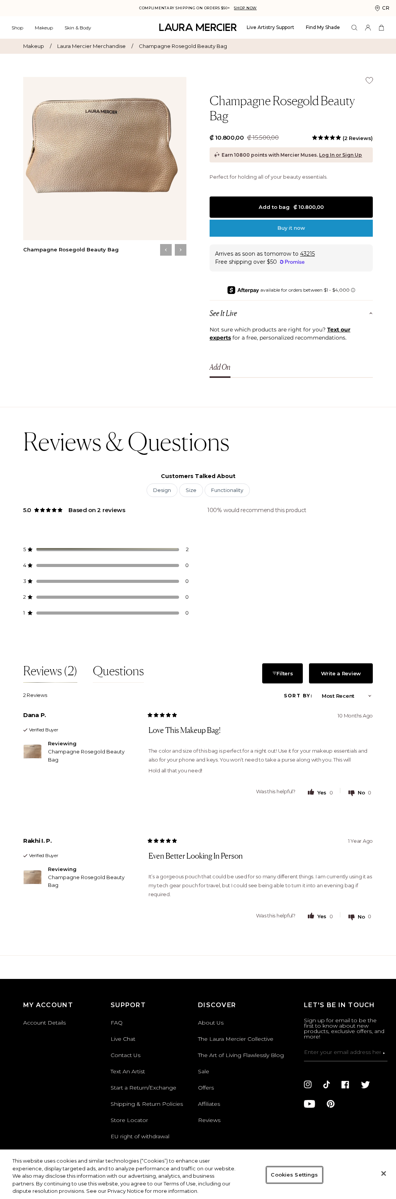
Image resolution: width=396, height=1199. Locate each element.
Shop (17, 28)
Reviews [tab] (50, 673)
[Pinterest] (331, 1104)
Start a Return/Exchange (143, 1087)
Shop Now (245, 8)
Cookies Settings (294, 1175)
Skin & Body (78, 28)
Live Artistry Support (270, 27)
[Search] (354, 28)
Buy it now (291, 228)
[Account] (368, 28)
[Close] (383, 1173)
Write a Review (342, 676)
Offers (206, 1087)
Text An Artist (128, 1071)
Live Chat (123, 1038)
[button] (342, 138)
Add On (220, 367)
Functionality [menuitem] (227, 490)
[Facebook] (345, 1084)
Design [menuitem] (162, 490)
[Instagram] (308, 1084)
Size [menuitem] (191, 490)
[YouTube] (309, 1104)
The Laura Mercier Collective (235, 1038)
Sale (203, 1071)
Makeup (44, 28)
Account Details (44, 1022)
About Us (211, 1022)
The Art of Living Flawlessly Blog (241, 1055)
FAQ (117, 1022)
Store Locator (129, 1120)
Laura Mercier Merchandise (95, 46)
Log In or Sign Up (340, 155)
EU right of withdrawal (140, 1136)
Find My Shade (323, 27)
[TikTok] (326, 1084)
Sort (293, 696)
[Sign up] (384, 1053)
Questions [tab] (118, 673)
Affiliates (209, 1103)
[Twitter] (365, 1084)
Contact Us (125, 1055)
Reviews (209, 1120)
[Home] (198, 27)
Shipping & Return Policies (147, 1103)
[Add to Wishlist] (369, 80)
